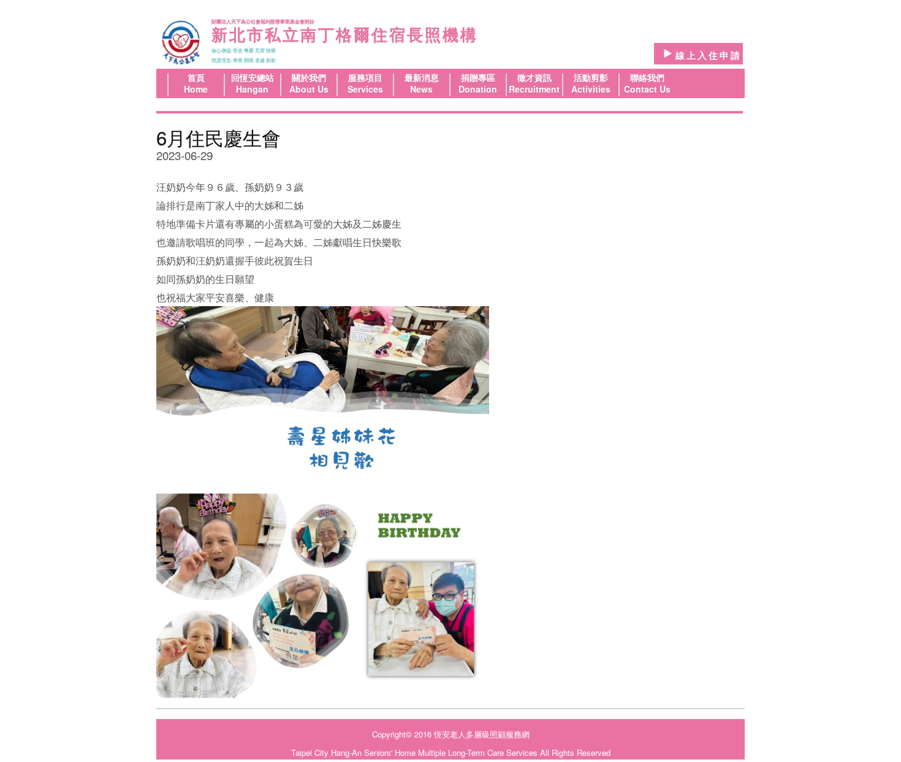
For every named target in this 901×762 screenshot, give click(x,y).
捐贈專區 (478, 77)
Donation (477, 89)
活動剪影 (591, 77)
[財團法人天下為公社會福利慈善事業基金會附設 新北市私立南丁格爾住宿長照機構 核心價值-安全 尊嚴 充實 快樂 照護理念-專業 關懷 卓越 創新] (180, 42)
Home (196, 89)
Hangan (252, 89)
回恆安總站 (252, 77)
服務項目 (365, 77)
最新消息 (422, 77)
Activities (590, 89)
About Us (309, 89)
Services (365, 89)
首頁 (196, 77)
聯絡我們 (647, 77)
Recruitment (534, 89)
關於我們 (309, 77)
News (421, 89)
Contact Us (647, 89)
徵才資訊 (534, 77)
